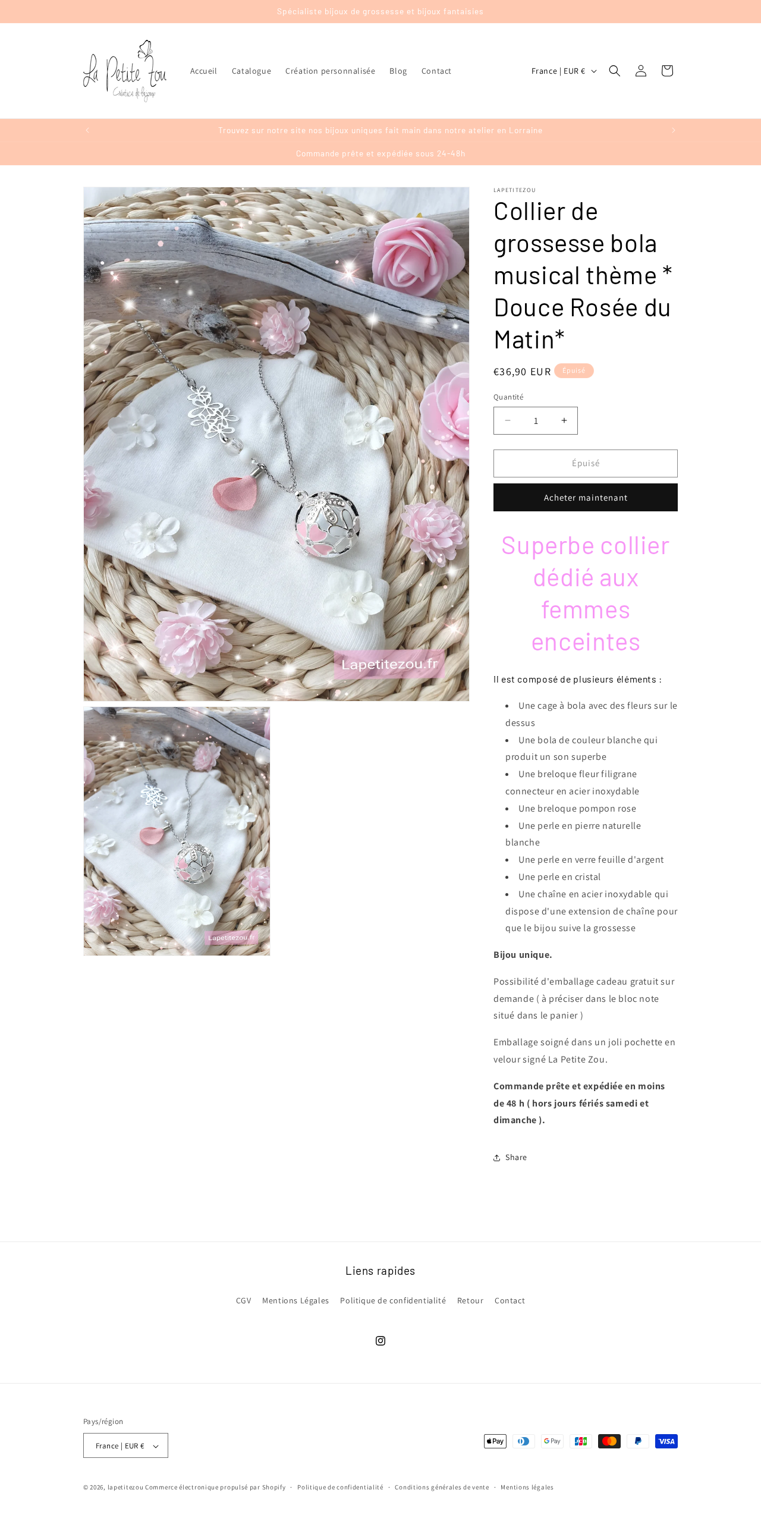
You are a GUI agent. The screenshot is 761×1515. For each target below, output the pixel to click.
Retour (470, 1299)
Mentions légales (527, 1487)
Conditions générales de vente (442, 1487)
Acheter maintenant (586, 497)
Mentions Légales (295, 1299)
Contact (510, 1299)
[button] (615, 71)
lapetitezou (126, 1487)
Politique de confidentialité (393, 1299)
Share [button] (516, 1157)
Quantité (508, 397)
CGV (243, 1299)
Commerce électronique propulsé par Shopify (215, 1487)
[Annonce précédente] (87, 130)
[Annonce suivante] (674, 130)
